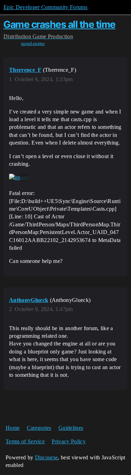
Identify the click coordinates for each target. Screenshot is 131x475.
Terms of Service (25, 441)
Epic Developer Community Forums (45, 7)
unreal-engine (33, 43)
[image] (19, 177)
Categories (39, 428)
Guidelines (70, 428)
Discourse (46, 457)
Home (13, 428)
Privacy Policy (68, 441)
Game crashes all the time (59, 24)
